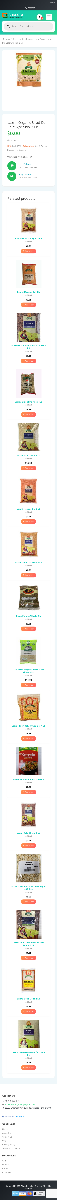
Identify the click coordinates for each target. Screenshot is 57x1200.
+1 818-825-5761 (12, 1101)
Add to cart (29, 251)
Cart (4, 1160)
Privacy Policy (8, 1144)
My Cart (42, 18)
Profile (5, 1168)
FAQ (4, 1140)
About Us (6, 1133)
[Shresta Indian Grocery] (13, 16)
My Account (29, 7)
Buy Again (6, 1172)
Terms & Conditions (11, 1148)
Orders (5, 1164)
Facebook (9, 1116)
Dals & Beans (41, 146)
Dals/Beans (27, 39)
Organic (16, 39)
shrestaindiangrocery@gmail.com (20, 1104)
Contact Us (7, 1137)
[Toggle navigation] (49, 17)
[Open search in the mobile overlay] (28, 26)
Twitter (21, 1116)
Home (5, 1129)
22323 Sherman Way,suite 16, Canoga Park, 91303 (27, 1108)
